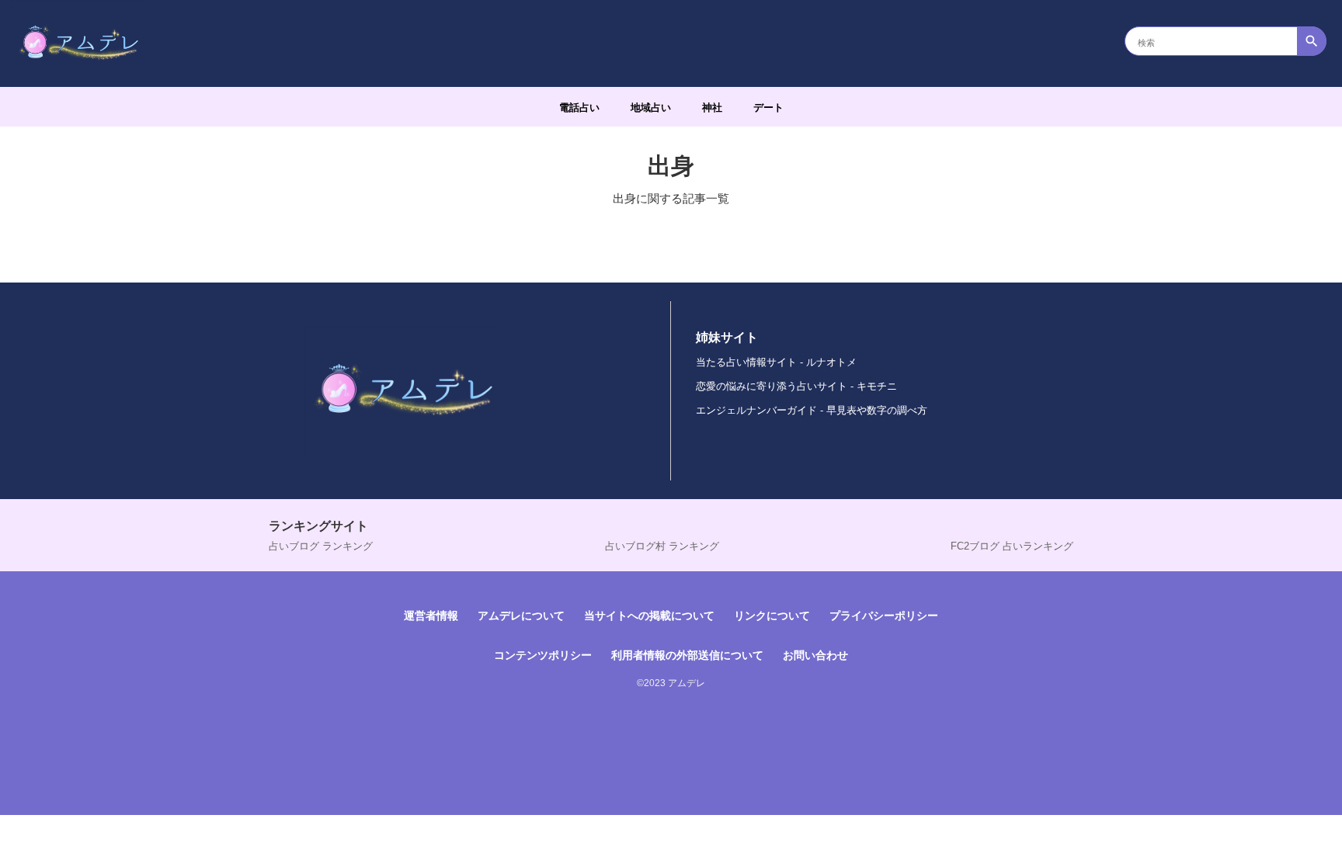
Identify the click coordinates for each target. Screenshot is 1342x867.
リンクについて (772, 615)
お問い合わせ (815, 655)
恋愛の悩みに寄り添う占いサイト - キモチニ (796, 386)
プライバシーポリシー (883, 615)
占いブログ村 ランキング (662, 546)
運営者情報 (431, 615)
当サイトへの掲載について (649, 615)
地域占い (651, 107)
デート (768, 107)
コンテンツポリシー (543, 655)
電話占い (579, 107)
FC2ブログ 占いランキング (1012, 546)
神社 (712, 107)
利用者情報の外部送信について (687, 655)
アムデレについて (521, 615)
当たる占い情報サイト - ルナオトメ (776, 362)
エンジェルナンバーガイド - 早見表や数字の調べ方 (811, 410)
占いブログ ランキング (321, 546)
